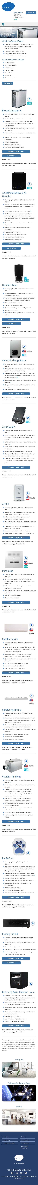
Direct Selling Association (24, 1147)
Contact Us (31, 12)
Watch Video (11, 156)
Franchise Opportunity (9, 1143)
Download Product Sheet (16, 151)
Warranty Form (25, 1140)
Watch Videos (11, 248)
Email (15, 19)
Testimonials (8, 83)
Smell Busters (25, 1143)
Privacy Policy (6, 1140)
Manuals (23, 1137)
